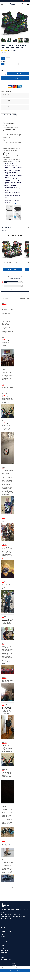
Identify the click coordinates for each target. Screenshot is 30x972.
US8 (13, 64)
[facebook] (2, 928)
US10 (21, 64)
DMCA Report (15, 965)
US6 (6, 64)
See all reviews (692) (15, 278)
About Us (3, 934)
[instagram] (5, 928)
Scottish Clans (4, 923)
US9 (17, 64)
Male (8, 58)
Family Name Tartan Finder (6, 925)
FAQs (2, 938)
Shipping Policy (4, 952)
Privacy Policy (3, 948)
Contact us (3, 936)
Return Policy (3, 957)
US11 (25, 64)
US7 (9, 64)
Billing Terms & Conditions (6, 959)
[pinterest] (7, 928)
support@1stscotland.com (9, 920)
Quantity (3, 70)
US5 (4, 61)
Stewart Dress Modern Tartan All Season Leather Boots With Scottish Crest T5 (10, 262)
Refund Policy (4, 955)
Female (6, 56)
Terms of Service (4, 950)
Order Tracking (4, 941)
